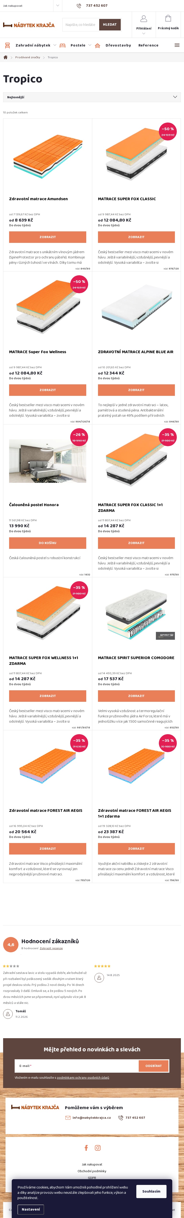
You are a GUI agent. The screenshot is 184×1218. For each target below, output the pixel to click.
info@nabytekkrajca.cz (92, 1117)
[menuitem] (30, 45)
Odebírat (153, 1066)
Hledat (110, 25)
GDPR (92, 1178)
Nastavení (31, 1209)
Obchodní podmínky (92, 1171)
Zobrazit (48, 237)
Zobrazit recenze (51, 948)
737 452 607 (135, 1117)
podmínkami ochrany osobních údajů (83, 1077)
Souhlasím (151, 1192)
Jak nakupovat (13, 5)
